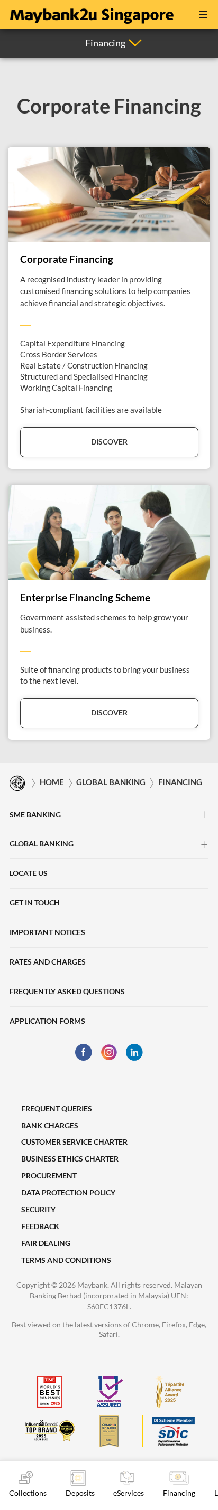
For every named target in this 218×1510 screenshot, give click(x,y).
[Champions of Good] (109, 1431)
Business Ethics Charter (70, 1158)
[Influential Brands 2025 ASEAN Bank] (49, 1431)
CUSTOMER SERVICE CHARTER (74, 1141)
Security (38, 1209)
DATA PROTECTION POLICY (68, 1192)
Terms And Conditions (66, 1260)
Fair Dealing (45, 1243)
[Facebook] (83, 1052)
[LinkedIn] (134, 1052)
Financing (180, 782)
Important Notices (47, 932)
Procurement (49, 1175)
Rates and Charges (48, 961)
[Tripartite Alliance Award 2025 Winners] (168, 1392)
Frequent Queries (56, 1108)
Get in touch (35, 902)
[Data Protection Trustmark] (109, 1392)
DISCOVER (109, 441)
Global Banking (111, 782)
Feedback (40, 1226)
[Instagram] (109, 1052)
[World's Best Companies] (49, 1392)
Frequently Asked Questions (67, 991)
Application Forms (47, 1020)
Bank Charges (49, 1125)
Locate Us (29, 873)
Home (52, 782)
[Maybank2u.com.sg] (91, 13)
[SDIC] (168, 1431)
